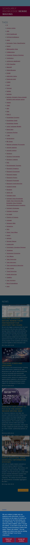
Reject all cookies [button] (9, 540)
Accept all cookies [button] (21, 540)
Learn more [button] (5, 535)
